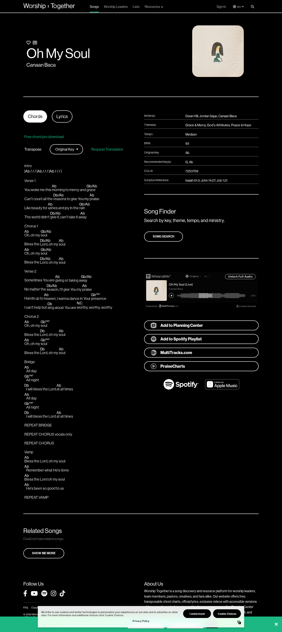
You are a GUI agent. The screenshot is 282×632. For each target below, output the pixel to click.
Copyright (36, 607)
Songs (94, 7)
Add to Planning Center (181, 325)
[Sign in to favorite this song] (28, 42)
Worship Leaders (116, 7)
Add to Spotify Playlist (181, 338)
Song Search (163, 236)
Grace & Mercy (195, 125)
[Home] (49, 6)
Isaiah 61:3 (192, 180)
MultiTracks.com (176, 352)
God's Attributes (218, 125)
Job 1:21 (222, 180)
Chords (35, 116)
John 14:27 (208, 180)
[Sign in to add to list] (35, 42)
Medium (191, 134)
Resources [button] (152, 7)
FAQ (25, 607)
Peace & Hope (241, 125)
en (239, 7)
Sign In (221, 7)
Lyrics (62, 116)
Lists (136, 7)
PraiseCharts (172, 366)
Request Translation (107, 149)
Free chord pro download (44, 136)
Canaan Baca (41, 64)
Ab (187, 153)
